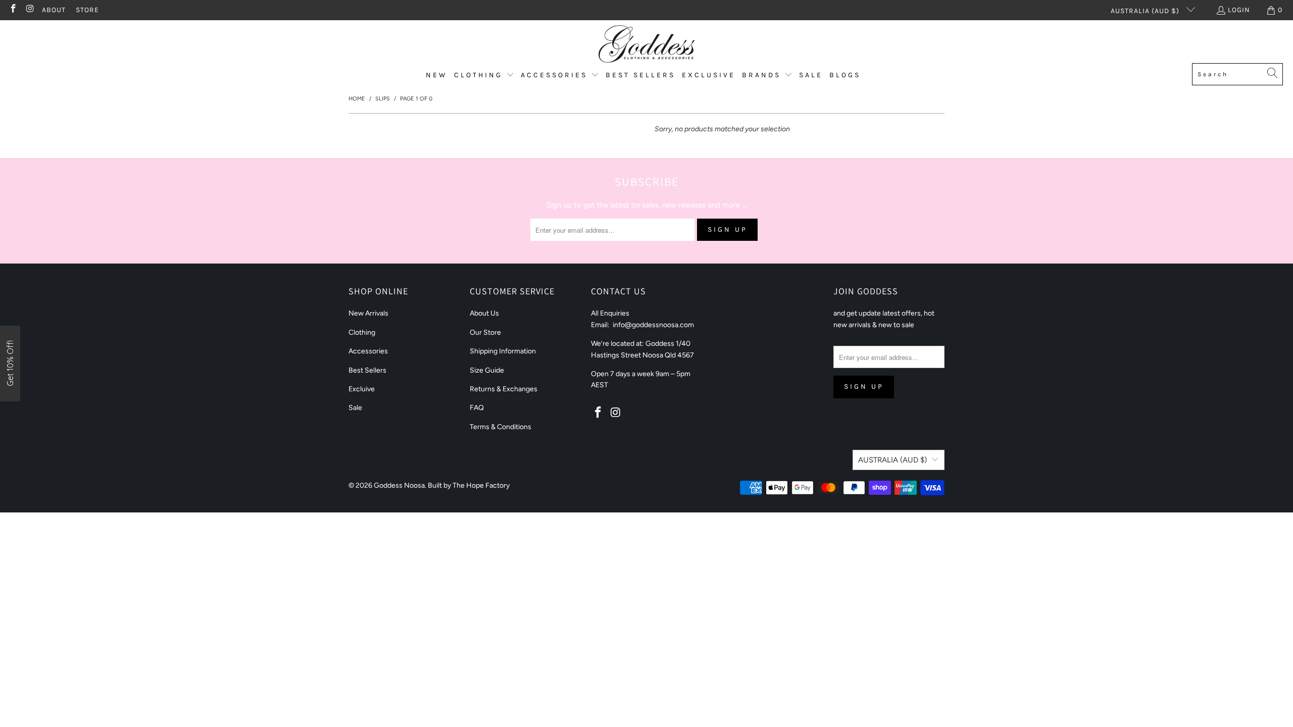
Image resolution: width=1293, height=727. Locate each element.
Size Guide (487, 370)
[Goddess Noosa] (646, 44)
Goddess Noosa (399, 485)
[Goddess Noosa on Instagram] (30, 10)
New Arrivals (368, 313)
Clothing (362, 332)
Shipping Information (503, 351)
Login (1239, 10)
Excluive (362, 389)
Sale (355, 407)
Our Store (485, 332)
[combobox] (1237, 74)
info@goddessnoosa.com (653, 325)
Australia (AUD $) (1146, 11)
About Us (484, 313)
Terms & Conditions (500, 427)
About (54, 10)
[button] (484, 75)
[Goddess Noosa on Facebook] (13, 10)
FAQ (477, 407)
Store (87, 10)
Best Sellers (367, 370)
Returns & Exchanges (503, 389)
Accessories (368, 351)
